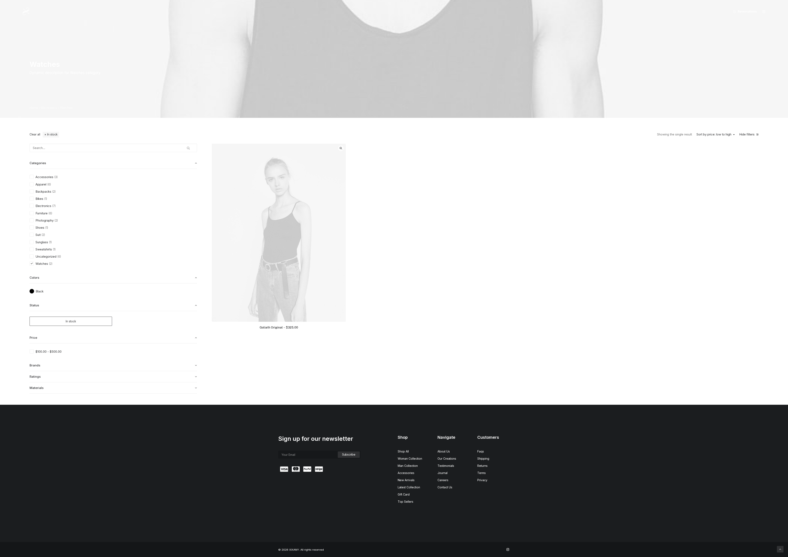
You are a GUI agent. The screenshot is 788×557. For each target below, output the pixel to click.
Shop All (403, 451)
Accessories (406, 473)
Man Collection (408, 465)
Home (34, 108)
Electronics (49, 108)
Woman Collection (410, 458)
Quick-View (341, 148)
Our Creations (447, 458)
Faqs (480, 451)
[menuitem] (743, 11)
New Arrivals (406, 480)
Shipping (483, 458)
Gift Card (404, 494)
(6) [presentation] (49, 184)
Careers (443, 480)
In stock (52, 134)
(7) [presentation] (54, 206)
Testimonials (446, 465)
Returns (482, 465)
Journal (443, 473)
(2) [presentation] (54, 191)
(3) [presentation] (56, 177)
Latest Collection (409, 487)
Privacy (482, 480)
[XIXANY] (26, 11)
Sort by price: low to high (713, 134)
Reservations (747, 11)
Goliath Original (279, 327)
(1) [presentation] (45, 198)
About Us (444, 451)
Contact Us (445, 487)
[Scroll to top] (780, 549)
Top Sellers (405, 501)
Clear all (35, 134)
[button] (764, 11)
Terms (481, 473)
